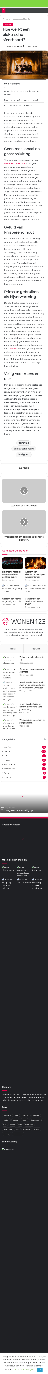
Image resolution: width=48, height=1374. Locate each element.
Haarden (27, 19)
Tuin (5, 756)
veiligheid (24, 454)
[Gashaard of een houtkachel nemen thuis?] (35, 590)
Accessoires (17, 19)
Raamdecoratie (36, 1120)
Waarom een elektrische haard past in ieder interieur (35, 574)
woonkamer (18, 1134)
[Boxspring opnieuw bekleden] (9, 884)
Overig (7, 751)
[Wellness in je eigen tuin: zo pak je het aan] (10, 724)
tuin (20, 1125)
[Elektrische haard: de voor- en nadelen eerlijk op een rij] (12, 563)
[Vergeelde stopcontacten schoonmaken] (24, 871)
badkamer (7, 1115)
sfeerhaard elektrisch (14, 163)
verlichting (7, 1129)
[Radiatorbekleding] (24, 882)
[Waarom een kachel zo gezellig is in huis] (12, 590)
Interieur (8, 747)
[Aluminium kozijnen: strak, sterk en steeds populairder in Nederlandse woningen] (10, 691)
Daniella (24, 467)
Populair (35, 648)
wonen (36, 1129)
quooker (7, 777)
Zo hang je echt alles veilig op (17, 810)
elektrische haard (24, 448)
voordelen (26, 1129)
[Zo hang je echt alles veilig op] (10, 661)
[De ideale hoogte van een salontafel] (10, 673)
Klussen (7, 760)
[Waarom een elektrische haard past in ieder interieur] (35, 563)
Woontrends (9, 764)
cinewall (13, 348)
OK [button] (40, 1370)
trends (12, 1125)
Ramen (7, 773)
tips (4, 1125)
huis (16, 1115)
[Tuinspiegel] (39, 870)
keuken (6, 1120)
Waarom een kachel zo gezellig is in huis (11, 600)
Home (7, 19)
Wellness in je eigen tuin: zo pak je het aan (32, 721)
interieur (36, 1115)
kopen (24, 1120)
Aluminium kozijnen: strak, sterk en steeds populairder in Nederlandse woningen (32, 685)
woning (6, 1134)
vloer (17, 1129)
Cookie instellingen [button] (24, 1369)
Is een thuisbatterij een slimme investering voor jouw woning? (30, 707)
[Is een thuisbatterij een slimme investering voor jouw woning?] (10, 710)
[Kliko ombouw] (9, 870)
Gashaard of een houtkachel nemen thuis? (34, 601)
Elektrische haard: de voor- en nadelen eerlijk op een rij (11, 574)
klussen (15, 1120)
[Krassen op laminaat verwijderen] (39, 979)
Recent (11, 648)
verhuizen (29, 1125)
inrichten (25, 1115)
